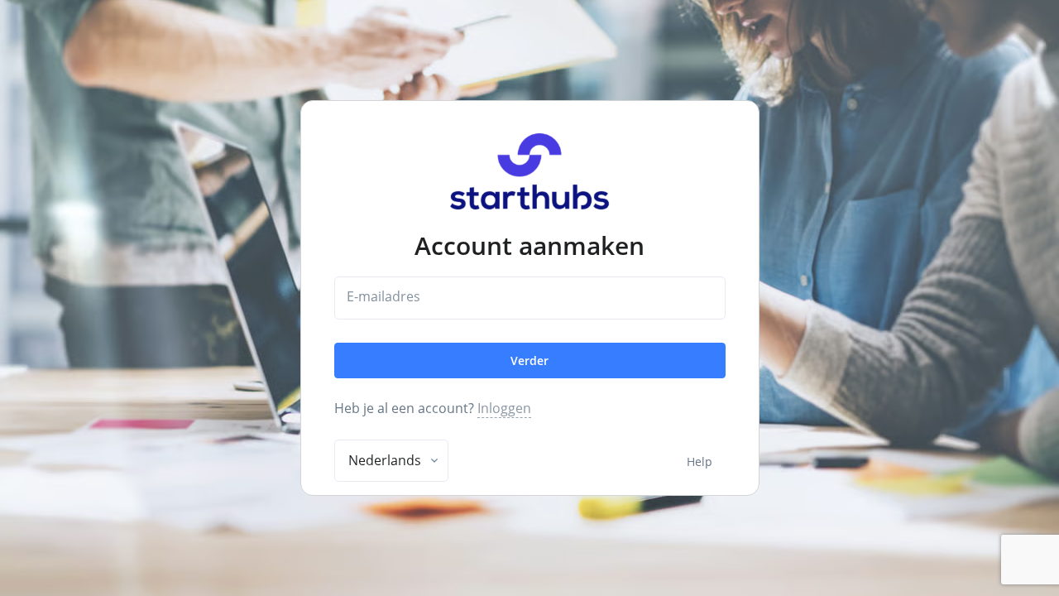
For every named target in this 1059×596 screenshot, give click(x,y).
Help (699, 461)
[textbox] (384, 460)
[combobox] (391, 461)
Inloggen (504, 408)
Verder (529, 360)
